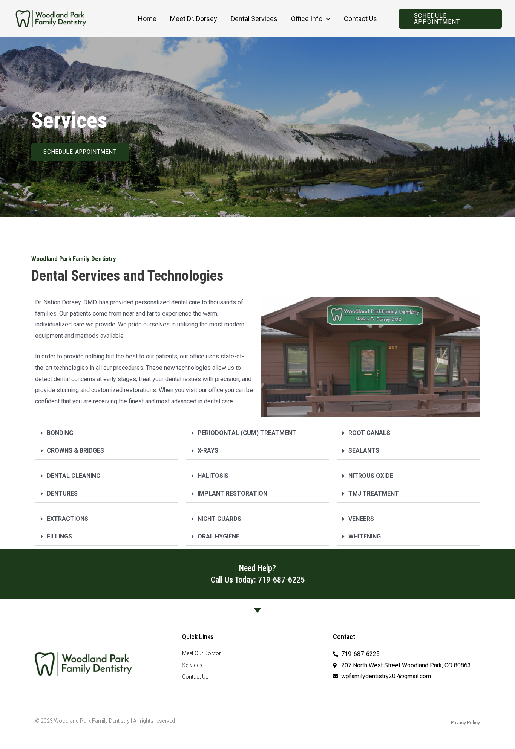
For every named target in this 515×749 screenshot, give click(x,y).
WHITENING (364, 536)
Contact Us (360, 19)
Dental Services (254, 19)
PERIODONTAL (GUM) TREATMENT (247, 432)
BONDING (60, 432)
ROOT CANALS (369, 432)
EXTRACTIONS (67, 518)
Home (147, 19)
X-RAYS (208, 450)
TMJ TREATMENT (373, 493)
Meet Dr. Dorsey (193, 19)
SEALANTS (363, 450)
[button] (326, 19)
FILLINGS (59, 536)
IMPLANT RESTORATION (232, 493)
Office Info (306, 19)
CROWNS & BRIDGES (75, 450)
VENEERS (361, 518)
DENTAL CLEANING (73, 475)
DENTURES (62, 493)
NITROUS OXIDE (370, 475)
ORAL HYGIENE (218, 536)
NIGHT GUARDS (219, 518)
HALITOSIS (213, 475)
